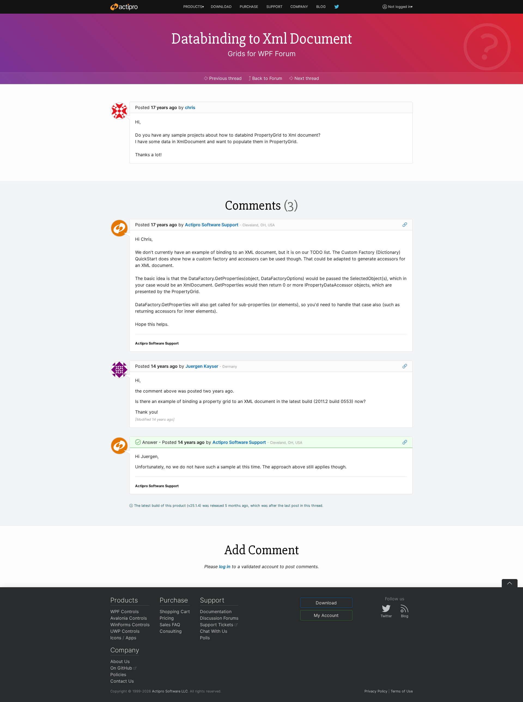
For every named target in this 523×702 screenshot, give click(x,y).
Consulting (171, 631)
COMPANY (299, 7)
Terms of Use (402, 691)
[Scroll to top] (510, 583)
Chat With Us (213, 631)
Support (212, 600)
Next (306, 78)
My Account (326, 615)
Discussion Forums (219, 618)
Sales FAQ (170, 624)
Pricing (167, 618)
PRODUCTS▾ (193, 7)
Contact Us (122, 681)
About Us (120, 661)
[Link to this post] (405, 224)
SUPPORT (274, 7)
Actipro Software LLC (170, 691)
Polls (205, 637)
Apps (131, 637)
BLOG (321, 7)
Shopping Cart (175, 611)
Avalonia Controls (128, 618)
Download (326, 602)
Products (124, 600)
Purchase (174, 600)
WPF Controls (124, 611)
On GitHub (121, 668)
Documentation (216, 611)
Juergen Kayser (202, 366)
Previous (225, 78)
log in (224, 566)
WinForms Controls (130, 624)
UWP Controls (124, 631)
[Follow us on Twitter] (336, 6)
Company (124, 650)
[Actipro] (124, 6)
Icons (115, 637)
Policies (118, 674)
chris (190, 107)
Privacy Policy (375, 691)
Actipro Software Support (211, 224)
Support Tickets (217, 624)
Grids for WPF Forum (262, 53)
